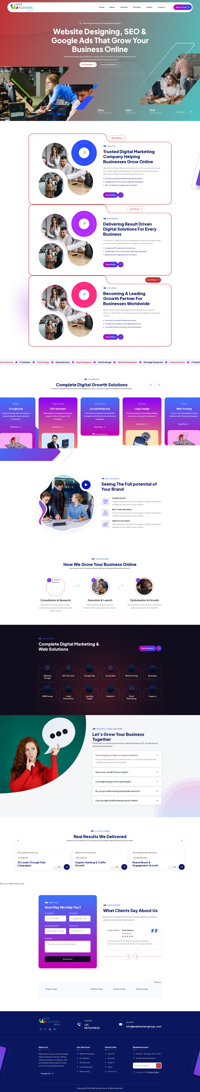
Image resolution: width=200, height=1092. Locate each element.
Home (101, 7)
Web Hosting (85, 1071)
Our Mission (135, 209)
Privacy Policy (153, 1072)
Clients (149, 7)
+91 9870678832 (92, 1026)
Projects (111, 1062)
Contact (161, 7)
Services (124, 7)
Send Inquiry (67, 959)
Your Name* (49, 913)
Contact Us (45, 1073)
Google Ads (84, 1058)
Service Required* (52, 926)
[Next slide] (158, 385)
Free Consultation (108, 64)
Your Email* (73, 913)
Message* (49, 938)
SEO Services (85, 1062)
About (112, 7)
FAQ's (110, 1067)
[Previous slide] (151, 385)
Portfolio (137, 7)
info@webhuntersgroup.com (143, 1026)
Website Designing (87, 1054)
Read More (56, 427)
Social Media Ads (86, 1067)
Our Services (86, 64)
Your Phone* (74, 926)
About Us (111, 1054)
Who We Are (116, 138)
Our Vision (152, 280)
